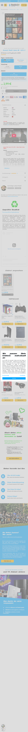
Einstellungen (22, 375)
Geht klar (14, 378)
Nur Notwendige (5, 375)
